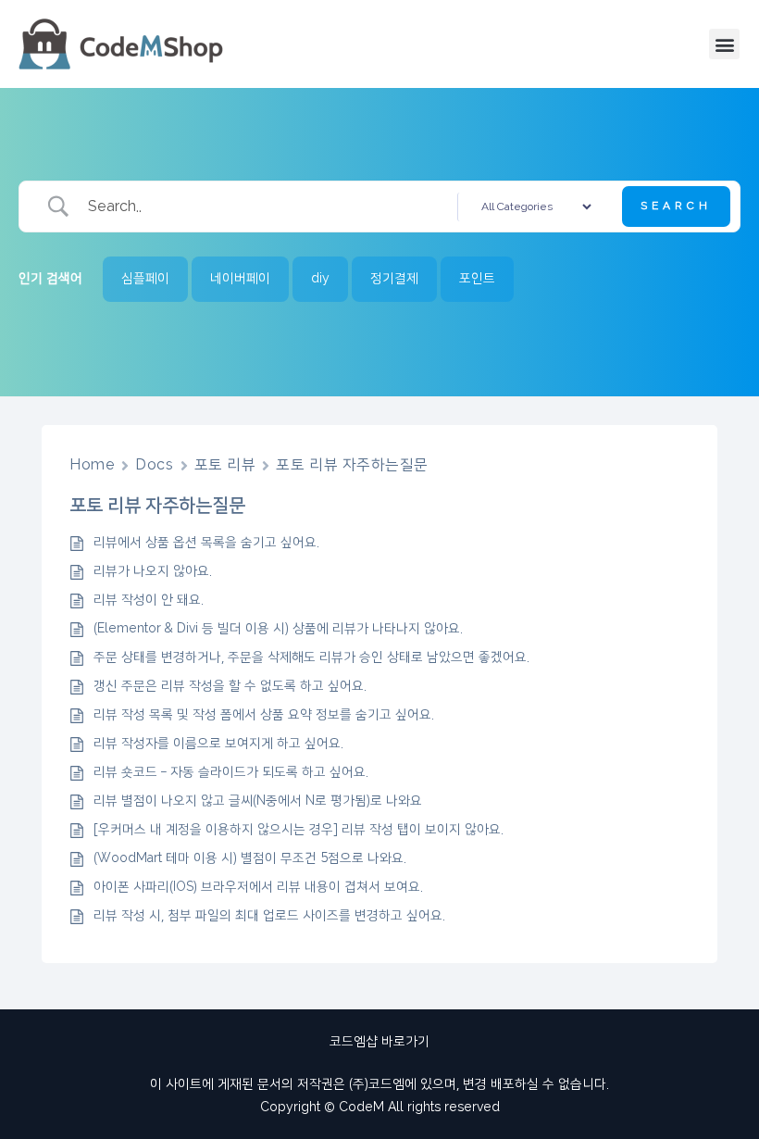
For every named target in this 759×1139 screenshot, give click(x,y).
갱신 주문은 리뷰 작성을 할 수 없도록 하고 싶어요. (230, 686)
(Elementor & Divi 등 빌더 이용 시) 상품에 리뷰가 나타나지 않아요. (278, 628)
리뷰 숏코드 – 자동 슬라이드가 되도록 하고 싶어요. (230, 772)
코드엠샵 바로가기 (379, 1041)
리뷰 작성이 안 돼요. (148, 600)
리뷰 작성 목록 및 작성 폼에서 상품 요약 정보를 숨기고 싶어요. (263, 714)
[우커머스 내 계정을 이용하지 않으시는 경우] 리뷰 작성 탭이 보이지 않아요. (298, 829)
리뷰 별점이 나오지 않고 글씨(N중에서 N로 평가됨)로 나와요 (257, 801)
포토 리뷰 (225, 465)
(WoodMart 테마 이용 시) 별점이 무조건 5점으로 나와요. (249, 858)
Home (92, 465)
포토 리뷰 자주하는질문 (352, 465)
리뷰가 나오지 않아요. (152, 571)
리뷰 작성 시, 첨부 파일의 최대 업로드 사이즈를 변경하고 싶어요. (269, 915)
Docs (154, 465)
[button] (724, 44)
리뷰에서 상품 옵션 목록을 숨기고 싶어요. (206, 542)
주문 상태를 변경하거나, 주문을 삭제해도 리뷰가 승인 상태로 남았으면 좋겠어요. (311, 657)
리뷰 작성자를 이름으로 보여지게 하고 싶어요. (218, 743)
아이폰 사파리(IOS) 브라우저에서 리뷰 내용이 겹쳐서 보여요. (258, 887)
